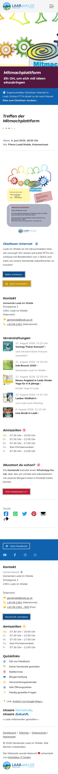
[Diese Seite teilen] (6, 520)
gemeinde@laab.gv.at (19, 319)
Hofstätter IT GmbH (19, 757)
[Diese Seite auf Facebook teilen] (6, 514)
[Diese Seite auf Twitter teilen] (24, 514)
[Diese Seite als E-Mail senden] (43, 514)
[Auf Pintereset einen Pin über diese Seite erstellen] (34, 514)
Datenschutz (39, 732)
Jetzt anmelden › (18, 283)
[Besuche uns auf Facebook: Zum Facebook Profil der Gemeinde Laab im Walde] (16, 555)
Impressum (9, 736)
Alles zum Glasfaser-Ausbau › (19, 100)
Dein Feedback (18, 546)
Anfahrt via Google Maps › (28, 701)
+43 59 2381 (14, 324)
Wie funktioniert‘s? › (16, 491)
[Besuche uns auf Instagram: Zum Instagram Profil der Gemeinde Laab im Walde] (26, 555)
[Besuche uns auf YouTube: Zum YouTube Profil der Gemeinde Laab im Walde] (6, 555)
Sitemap (24, 732)
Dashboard (9, 732)
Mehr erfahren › (14, 274)
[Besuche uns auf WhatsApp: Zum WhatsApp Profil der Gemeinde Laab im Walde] (36, 555)
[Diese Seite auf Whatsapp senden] (15, 514)
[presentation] (18, 6)
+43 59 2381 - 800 (18, 606)
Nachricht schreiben (16, 616)
